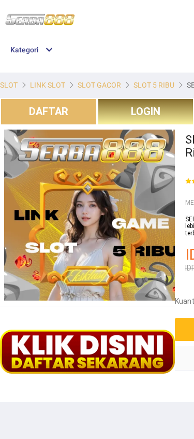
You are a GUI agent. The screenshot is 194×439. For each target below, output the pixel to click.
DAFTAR (48, 111)
